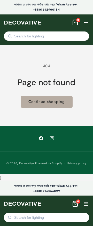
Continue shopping (46, 101)
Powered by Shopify (49, 163)
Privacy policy (77, 163)
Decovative (26, 163)
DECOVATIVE (22, 22)
